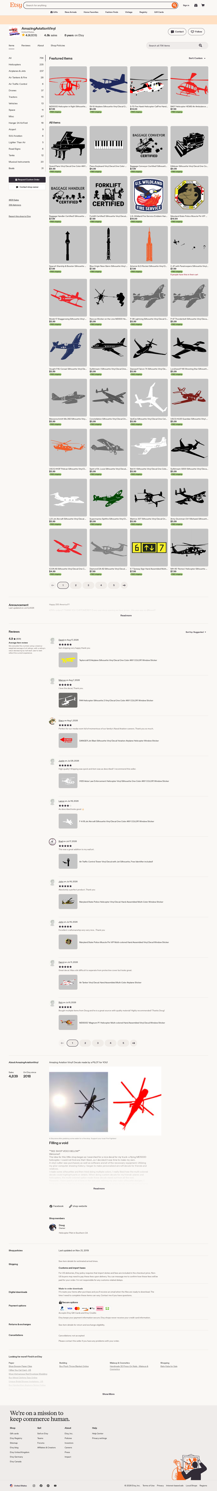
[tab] (27, 58)
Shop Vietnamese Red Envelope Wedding (28, 1374)
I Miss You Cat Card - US (20, 1370)
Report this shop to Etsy (20, 216)
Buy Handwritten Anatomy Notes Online (27, 1385)
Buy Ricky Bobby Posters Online (23, 1389)
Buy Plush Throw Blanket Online (74, 1366)
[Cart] (203, 5)
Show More (108, 1394)
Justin (61, 761)
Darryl (61, 962)
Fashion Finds (111, 12)
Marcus (62, 680)
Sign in (186, 5)
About (40, 45)
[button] (177, 31)
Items (11, 45)
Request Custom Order (28, 179)
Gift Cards (159, 12)
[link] (52, 585)
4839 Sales (14, 200)
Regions (203, 1485)
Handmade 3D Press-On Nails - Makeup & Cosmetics (129, 1367)
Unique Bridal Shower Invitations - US (26, 1381)
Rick (61, 1002)
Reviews (25, 45)
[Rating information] (23, 35)
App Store (20, 1472)
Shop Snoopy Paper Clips (20, 1366)
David (61, 640)
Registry (143, 12)
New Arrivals (71, 12)
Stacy (61, 720)
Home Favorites (91, 12)
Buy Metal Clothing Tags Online (23, 1377)
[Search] (174, 5)
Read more (126, 615)
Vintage (128, 12)
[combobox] (97, 5)
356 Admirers (15, 205)
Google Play (42, 1472)
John (61, 881)
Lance (61, 801)
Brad (61, 841)
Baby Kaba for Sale (168, 1366)
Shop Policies (58, 45)
